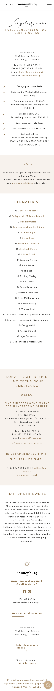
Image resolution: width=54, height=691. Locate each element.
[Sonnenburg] (27, 5)
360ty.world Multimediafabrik (28, 216)
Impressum (9, 684)
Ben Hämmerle (28, 222)
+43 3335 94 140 (29, 431)
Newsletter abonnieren (27, 613)
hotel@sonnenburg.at (31, 72)
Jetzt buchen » (27, 663)
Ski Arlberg (28, 238)
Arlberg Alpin (28, 233)
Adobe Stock (28, 255)
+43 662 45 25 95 (19, 468)
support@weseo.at (30, 438)
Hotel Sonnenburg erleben (27, 646)
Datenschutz (39, 680)
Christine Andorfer (28, 211)
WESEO (37, 687)
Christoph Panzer (28, 249)
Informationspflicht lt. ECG (27, 444)
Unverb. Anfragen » (27, 660)
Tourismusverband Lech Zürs (28, 227)
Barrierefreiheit (25, 684)
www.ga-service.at (27, 475)
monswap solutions (22, 183)
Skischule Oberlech (28, 244)
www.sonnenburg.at (32, 76)
